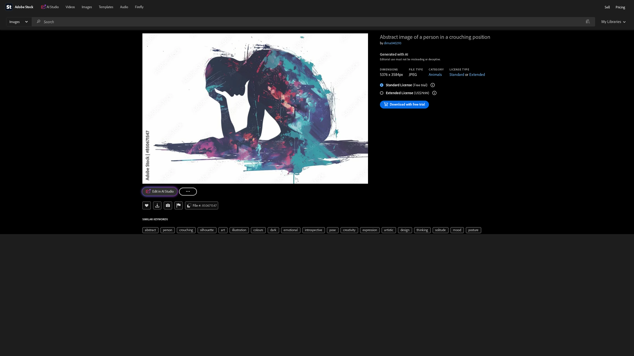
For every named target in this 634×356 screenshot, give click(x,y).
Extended (477, 74)
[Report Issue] (178, 205)
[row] (150, 230)
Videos (70, 7)
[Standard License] (432, 85)
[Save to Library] (146, 205)
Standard (456, 74)
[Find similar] (588, 21)
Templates (106, 7)
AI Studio (53, 7)
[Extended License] (434, 93)
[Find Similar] (168, 205)
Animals (435, 74)
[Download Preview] (157, 205)
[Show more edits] (188, 192)
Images (87, 7)
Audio (124, 7)
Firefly (139, 7)
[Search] (38, 22)
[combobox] (313, 22)
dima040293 (392, 43)
